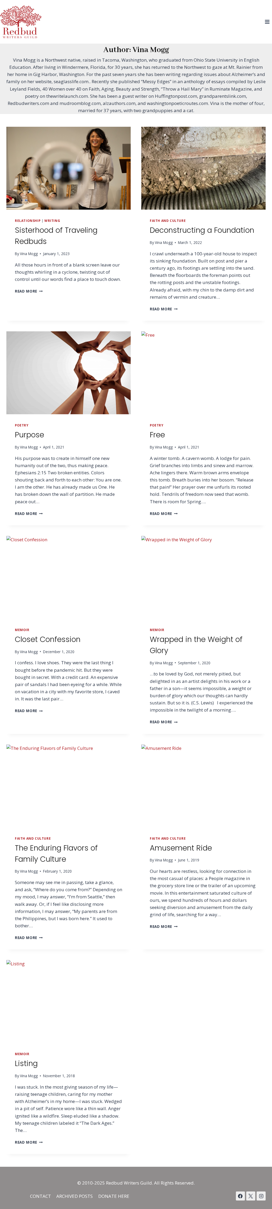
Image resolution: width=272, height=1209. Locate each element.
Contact (40, 1196)
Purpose (29, 435)
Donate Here (113, 1196)
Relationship (27, 220)
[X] (250, 1195)
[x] (240, 1195)
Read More (29, 291)
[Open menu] (267, 22)
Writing (52, 220)
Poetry (22, 425)
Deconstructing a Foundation (202, 230)
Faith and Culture (168, 220)
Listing (26, 1063)
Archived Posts (74, 1196)
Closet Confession (47, 639)
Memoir (22, 630)
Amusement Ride (181, 848)
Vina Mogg (29, 253)
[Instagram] (261, 1195)
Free (157, 435)
